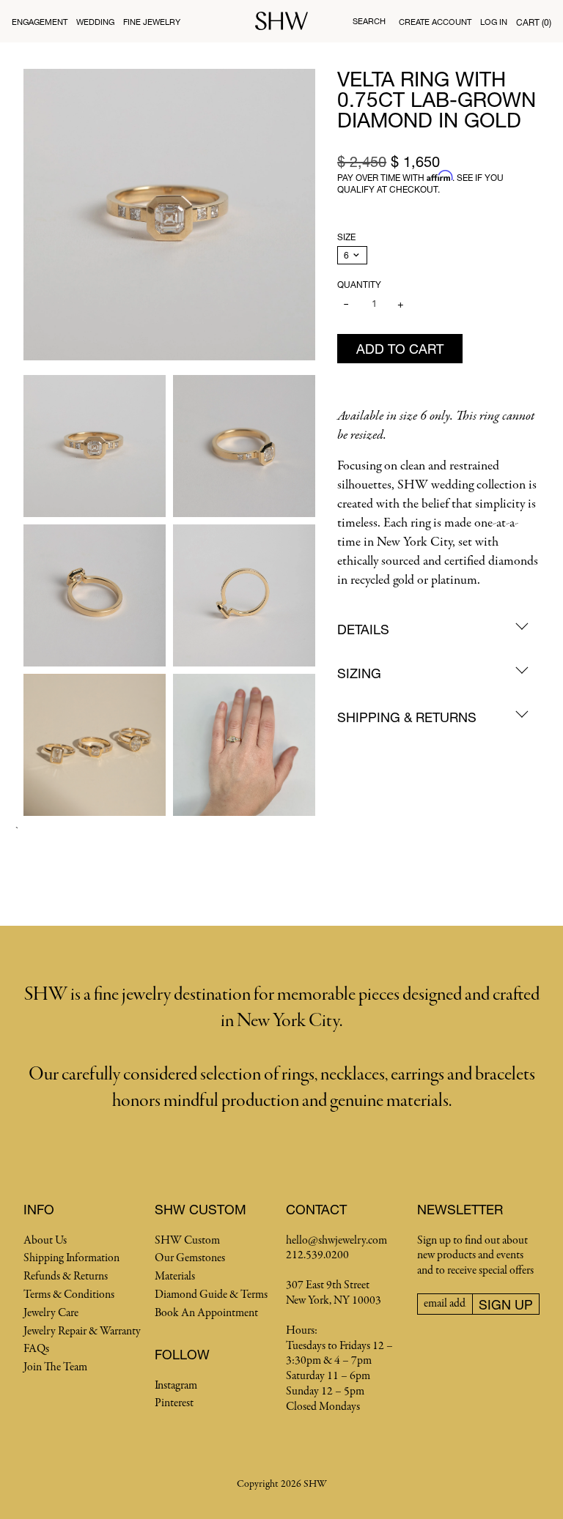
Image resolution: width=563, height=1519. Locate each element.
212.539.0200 (317, 1255)
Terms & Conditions (68, 1295)
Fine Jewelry (151, 21)
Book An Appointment (206, 1313)
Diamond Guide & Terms (211, 1295)
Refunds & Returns (65, 1277)
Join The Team (55, 1367)
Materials (175, 1277)
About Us (45, 1241)
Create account (435, 21)
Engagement (39, 21)
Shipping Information (71, 1258)
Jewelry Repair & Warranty (82, 1331)
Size (346, 236)
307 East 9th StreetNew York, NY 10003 (333, 1293)
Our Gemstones (190, 1258)
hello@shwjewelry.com (336, 1241)
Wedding (95, 21)
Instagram (176, 1386)
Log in (493, 21)
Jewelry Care (50, 1313)
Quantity (359, 284)
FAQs (36, 1349)
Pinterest (174, 1403)
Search (369, 21)
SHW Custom (187, 1241)
